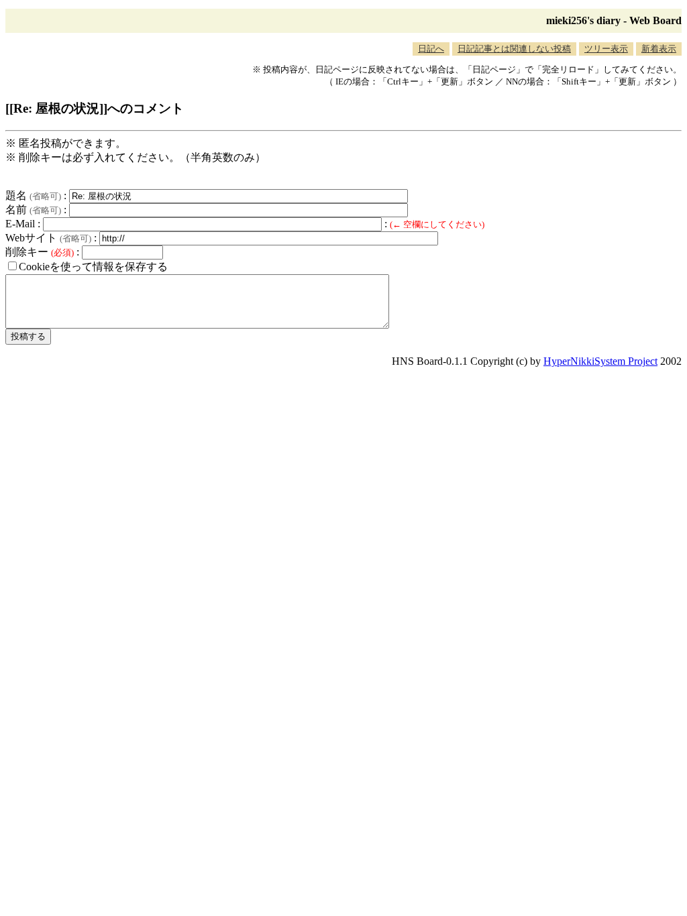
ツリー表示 (606, 49)
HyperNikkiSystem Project (600, 361)
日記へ (431, 49)
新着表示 (658, 49)
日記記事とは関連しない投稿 (514, 49)
